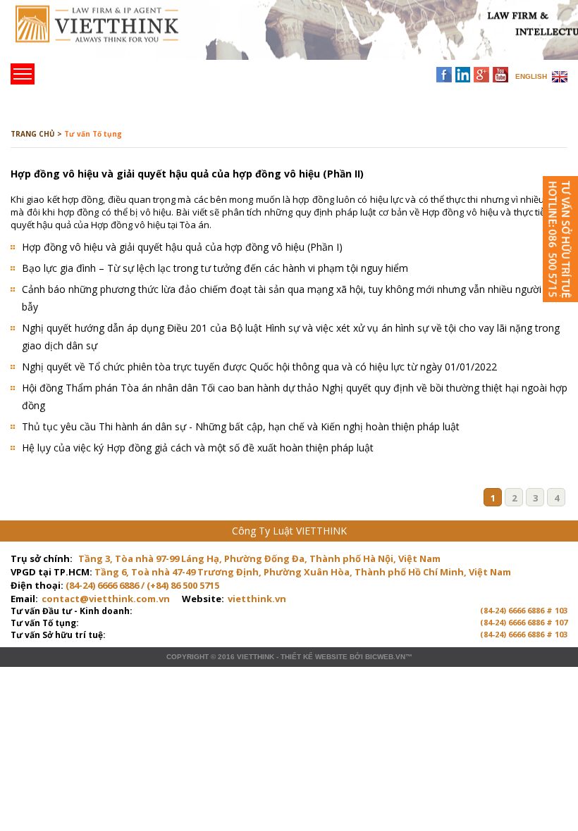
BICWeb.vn (385, 657)
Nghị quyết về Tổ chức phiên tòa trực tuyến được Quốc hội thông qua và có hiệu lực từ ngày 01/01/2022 (259, 366)
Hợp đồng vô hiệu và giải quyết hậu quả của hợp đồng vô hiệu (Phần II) (187, 173)
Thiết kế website (314, 657)
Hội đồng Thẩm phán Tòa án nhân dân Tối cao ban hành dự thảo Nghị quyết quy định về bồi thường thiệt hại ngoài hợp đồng (294, 396)
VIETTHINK (255, 657)
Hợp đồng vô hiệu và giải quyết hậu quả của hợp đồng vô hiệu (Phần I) (182, 247)
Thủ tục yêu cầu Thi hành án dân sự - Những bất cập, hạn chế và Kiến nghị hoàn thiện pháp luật (241, 426)
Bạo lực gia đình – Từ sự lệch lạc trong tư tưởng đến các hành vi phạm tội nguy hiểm (215, 268)
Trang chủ (108, 35)
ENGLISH (531, 76)
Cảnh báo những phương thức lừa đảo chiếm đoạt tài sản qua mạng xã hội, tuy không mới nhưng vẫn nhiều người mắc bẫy (293, 297)
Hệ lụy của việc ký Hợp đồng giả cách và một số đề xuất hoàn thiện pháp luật (198, 447)
